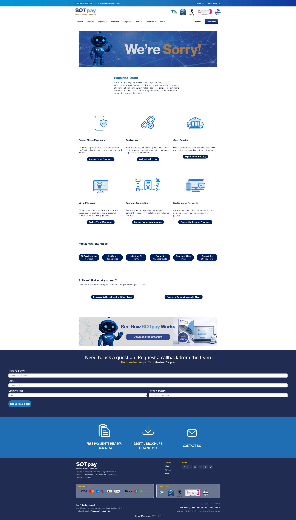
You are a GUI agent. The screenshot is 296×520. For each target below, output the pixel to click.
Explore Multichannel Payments (195, 222)
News (167, 473)
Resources (150, 22)
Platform (80, 22)
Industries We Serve (136, 257)
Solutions (90, 22)
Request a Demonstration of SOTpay (183, 297)
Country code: (15, 391)
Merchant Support (165, 362)
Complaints (215, 507)
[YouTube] (205, 467)
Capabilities (102, 22)
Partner (139, 22)
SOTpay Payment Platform (89, 257)
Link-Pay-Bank (109, 3)
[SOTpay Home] (85, 11)
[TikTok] (211, 467)
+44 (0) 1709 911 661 (214, 3)
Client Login (200, 3)
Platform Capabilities (112, 257)
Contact (198, 22)
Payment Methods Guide (160, 257)
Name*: (12, 381)
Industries (115, 22)
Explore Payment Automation (148, 222)
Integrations (127, 22)
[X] (195, 467)
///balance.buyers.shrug (100, 511)
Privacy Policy (184, 507)
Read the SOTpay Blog (183, 257)
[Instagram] (189, 467)
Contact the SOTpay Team (207, 257)
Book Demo (211, 22)
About (162, 22)
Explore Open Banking (195, 156)
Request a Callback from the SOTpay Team (112, 297)
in (200, 467)
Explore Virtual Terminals (100, 222)
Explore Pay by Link (148, 159)
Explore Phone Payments (100, 159)
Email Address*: (16, 371)
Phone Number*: (157, 391)
